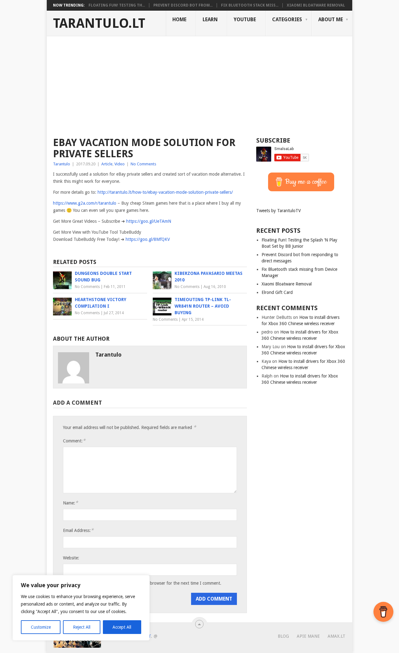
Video (119, 164)
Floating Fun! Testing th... (117, 5)
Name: (70, 503)
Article (107, 164)
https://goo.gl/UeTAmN (148, 221)
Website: (71, 557)
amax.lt (336, 636)
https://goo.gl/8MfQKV (148, 239)
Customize (41, 627)
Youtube (245, 19)
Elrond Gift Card (277, 292)
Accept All (122, 627)
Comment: (74, 441)
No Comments (143, 164)
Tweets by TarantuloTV (278, 210)
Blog (283, 636)
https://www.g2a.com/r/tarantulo (84, 203)
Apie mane (308, 636)
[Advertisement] (199, 83)
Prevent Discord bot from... (183, 5)
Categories (287, 19)
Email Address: (78, 530)
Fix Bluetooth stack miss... (249, 5)
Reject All (81, 627)
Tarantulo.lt (99, 23)
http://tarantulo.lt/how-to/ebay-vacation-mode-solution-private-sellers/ (165, 192)
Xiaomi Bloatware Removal (316, 5)
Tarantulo (61, 164)
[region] (81, 608)
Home (179, 19)
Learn (210, 19)
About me (330, 19)
